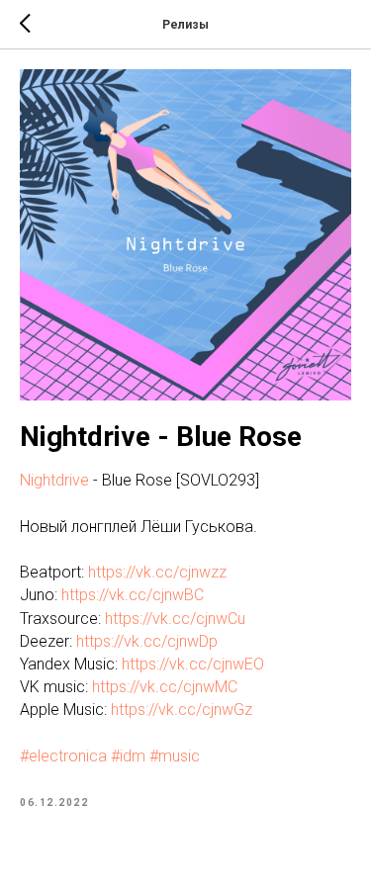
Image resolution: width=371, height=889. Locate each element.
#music (174, 756)
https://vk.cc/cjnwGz (181, 709)
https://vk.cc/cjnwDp (147, 641)
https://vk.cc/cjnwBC (132, 594)
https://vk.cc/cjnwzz (157, 572)
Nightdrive (54, 480)
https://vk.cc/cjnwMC (164, 686)
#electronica (63, 756)
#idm (128, 756)
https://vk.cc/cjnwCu (175, 618)
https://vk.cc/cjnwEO (193, 664)
